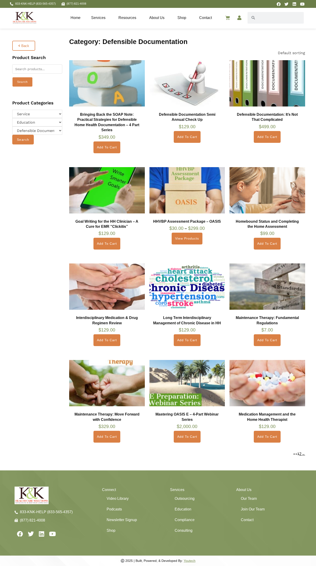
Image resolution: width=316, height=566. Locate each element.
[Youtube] (302, 4)
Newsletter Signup (122, 520)
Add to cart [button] (107, 147)
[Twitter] (286, 4)
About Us (156, 18)
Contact (205, 18)
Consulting (183, 530)
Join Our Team (253, 509)
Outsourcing (185, 498)
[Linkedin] (294, 4)
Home (76, 18)
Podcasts (114, 509)
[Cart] (227, 18)
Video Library (118, 498)
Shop (181, 18)
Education (183, 509)
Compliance (185, 520)
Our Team (249, 498)
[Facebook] (278, 4)
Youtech (189, 561)
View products (187, 238)
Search (22, 82)
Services (98, 18)
